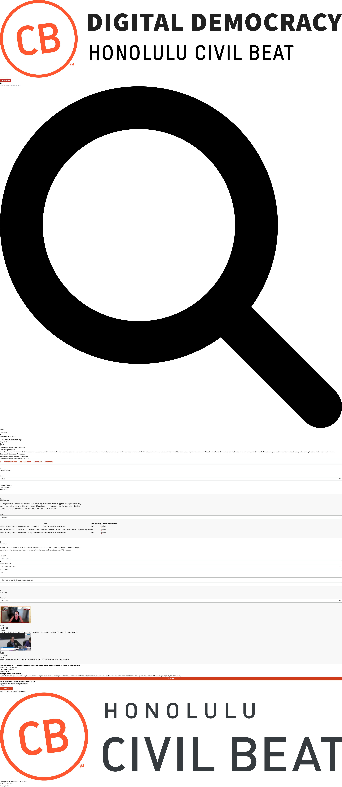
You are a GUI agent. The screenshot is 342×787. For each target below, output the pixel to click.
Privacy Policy (4, 786)
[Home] (171, 39)
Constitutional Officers (7, 436)
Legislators (3, 440)
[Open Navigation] (1, 83)
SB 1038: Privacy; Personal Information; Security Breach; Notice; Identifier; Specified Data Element (33, 533)
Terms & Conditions (6, 784)
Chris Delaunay (5, 487)
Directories (3, 433)
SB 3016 (2, 657)
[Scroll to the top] (0, 462)
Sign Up (6, 688)
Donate (7, 81)
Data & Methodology (14, 440)
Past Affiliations (10, 462)
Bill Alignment (25, 462)
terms (23, 691)
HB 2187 (3, 630)
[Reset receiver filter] (0, 561)
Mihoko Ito (3, 489)
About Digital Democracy (8, 667)
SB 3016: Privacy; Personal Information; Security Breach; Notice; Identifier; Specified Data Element (33, 526)
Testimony (49, 462)
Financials (38, 462)
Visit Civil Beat (4, 671)
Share (2, 444)
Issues (2, 429)
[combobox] (10, 85)
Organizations (5, 442)
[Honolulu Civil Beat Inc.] (171, 737)
